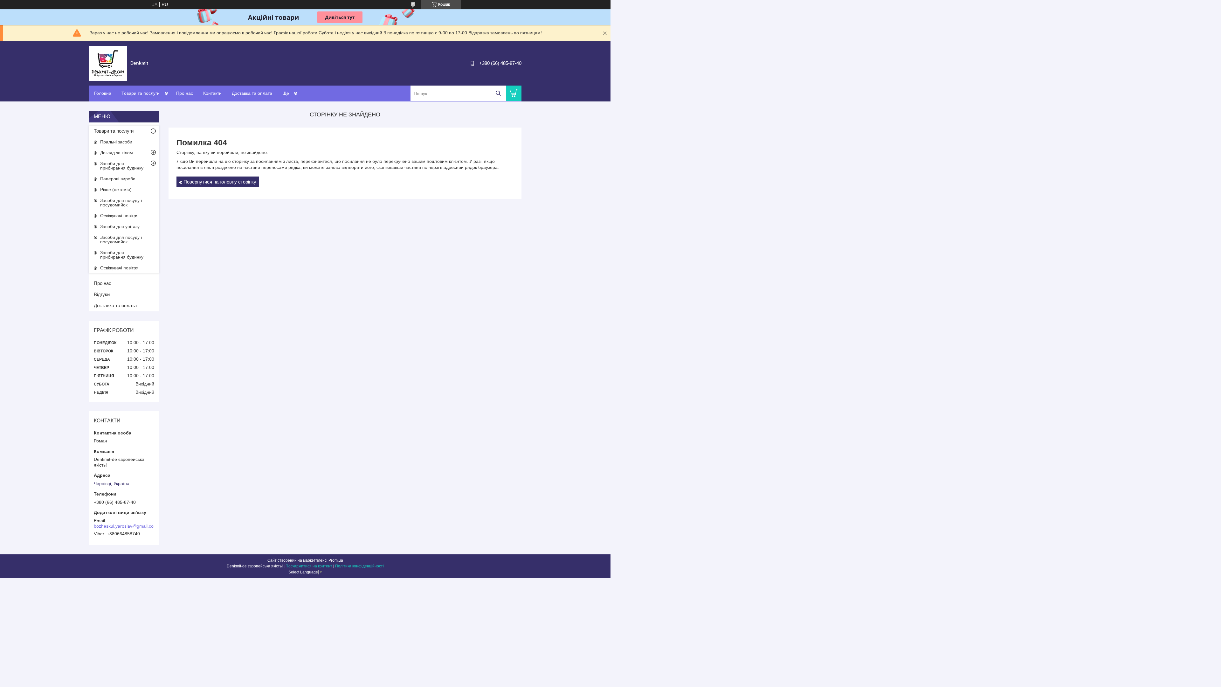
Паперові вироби (117, 178)
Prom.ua (335, 560)
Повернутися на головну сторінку (219, 181)
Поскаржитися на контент (309, 566)
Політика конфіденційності (359, 566)
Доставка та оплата (252, 93)
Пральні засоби (116, 141)
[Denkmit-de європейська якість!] (108, 63)
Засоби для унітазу (120, 226)
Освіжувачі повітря (119, 215)
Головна (102, 93)
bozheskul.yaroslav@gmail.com (125, 526)
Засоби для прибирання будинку (121, 165)
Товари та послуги (140, 93)
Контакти (212, 93)
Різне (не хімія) (116, 189)
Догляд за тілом (116, 152)
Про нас (184, 93)
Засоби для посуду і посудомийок (121, 202)
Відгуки (102, 294)
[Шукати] (498, 93)
